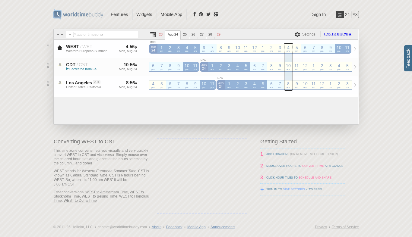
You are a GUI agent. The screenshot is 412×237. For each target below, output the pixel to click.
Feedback (174, 227)
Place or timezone (88, 35)
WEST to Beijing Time (99, 196)
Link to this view (337, 34)
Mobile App (171, 14)
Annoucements (223, 227)
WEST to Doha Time (80, 200)
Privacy (321, 227)
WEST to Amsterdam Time (106, 192)
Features (119, 14)
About (156, 227)
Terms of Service (345, 227)
